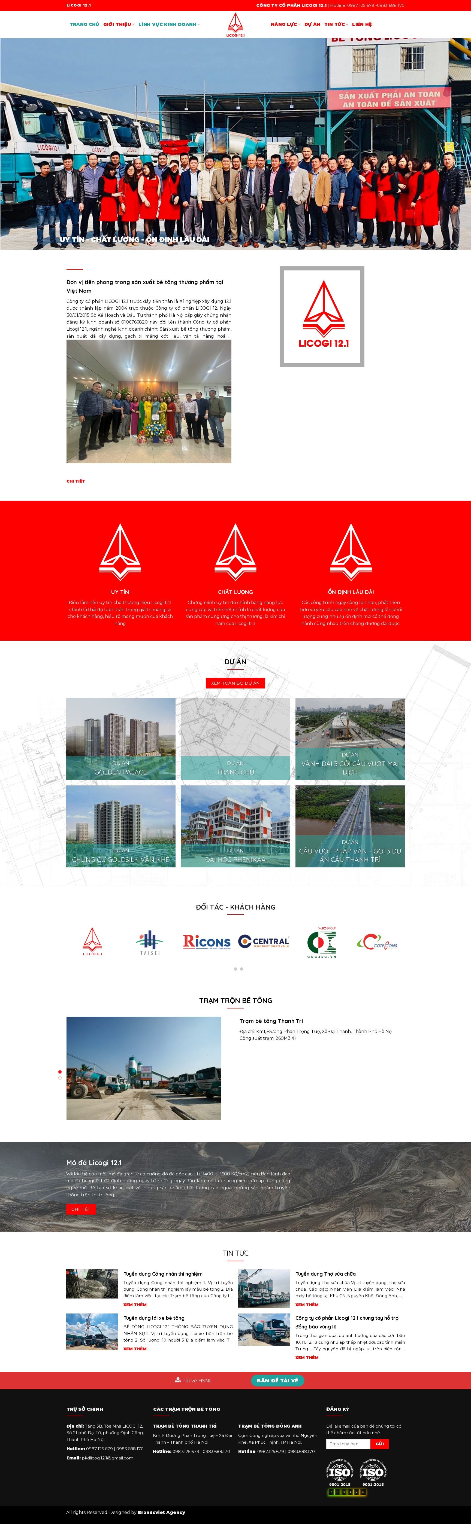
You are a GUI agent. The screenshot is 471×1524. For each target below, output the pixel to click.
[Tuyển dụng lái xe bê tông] (92, 1331)
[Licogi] (235, 24)
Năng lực (284, 24)
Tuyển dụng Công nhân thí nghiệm (163, 1274)
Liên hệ (362, 24)
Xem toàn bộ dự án (235, 683)
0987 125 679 (360, 5)
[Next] (456, 144)
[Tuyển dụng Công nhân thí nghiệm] (92, 1283)
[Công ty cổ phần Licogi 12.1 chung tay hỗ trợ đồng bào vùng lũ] (264, 1329)
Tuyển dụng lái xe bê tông (154, 1318)
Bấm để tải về (277, 1380)
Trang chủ (84, 24)
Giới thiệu (117, 24)
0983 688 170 (390, 5)
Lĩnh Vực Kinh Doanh (167, 24)
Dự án (312, 24)
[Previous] (14, 144)
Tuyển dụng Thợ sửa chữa (325, 1274)
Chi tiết (76, 481)
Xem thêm (135, 1304)
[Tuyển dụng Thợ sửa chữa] (264, 1288)
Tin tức (334, 24)
